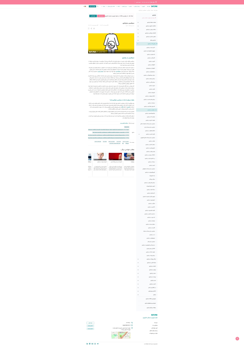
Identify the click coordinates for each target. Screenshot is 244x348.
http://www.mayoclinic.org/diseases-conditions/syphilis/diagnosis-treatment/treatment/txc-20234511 (108, 138)
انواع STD (127, 143)
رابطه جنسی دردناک (112, 141)
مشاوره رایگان (101, 16)
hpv (123, 143)
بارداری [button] (130, 6)
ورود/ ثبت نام (92, 6)
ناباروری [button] (143, 6)
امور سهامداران (154, 328)
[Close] (156, 2)
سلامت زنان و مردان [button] (111, 6)
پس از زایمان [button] (124, 6)
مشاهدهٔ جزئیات (124, 174)
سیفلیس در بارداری (126, 141)
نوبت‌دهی (138, 2)
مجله (152, 10)
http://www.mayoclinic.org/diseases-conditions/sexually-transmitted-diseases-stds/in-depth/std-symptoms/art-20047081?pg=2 (103, 129)
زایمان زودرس (119, 141)
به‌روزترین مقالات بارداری (151, 298)
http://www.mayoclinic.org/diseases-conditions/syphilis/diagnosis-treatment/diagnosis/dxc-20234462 (108, 135)
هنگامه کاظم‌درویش (124, 123)
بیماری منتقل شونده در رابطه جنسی (114, 143)
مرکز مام (148, 6)
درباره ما (155, 322)
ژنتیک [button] (104, 6)
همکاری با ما (155, 325)
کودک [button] (118, 6)
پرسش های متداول (153, 330)
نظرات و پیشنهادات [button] (153, 333)
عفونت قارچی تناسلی (98, 141)
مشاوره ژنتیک (90, 328)
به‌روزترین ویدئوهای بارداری (150, 303)
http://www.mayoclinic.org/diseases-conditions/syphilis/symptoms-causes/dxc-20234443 (111, 132)
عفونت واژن (105, 141)
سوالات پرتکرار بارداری (151, 307)
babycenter (126, 127)
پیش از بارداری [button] (137, 6)
